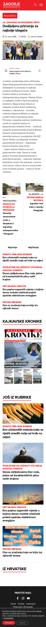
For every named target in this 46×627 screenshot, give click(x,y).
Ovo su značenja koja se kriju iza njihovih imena (20, 305)
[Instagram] (23, 598)
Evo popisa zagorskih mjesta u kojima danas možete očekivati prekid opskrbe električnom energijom (23, 291)
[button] (40, 5)
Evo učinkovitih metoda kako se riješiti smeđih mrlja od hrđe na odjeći (23, 257)
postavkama (8, 618)
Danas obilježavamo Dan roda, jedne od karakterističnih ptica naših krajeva (22, 273)
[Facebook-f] (17, 598)
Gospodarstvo (10, 15)
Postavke (22, 623)
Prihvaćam (9, 623)
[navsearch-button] (35, 5)
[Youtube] (28, 598)
